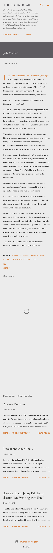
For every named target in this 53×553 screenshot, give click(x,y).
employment (37, 255)
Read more (44, 433)
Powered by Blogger (28, 541)
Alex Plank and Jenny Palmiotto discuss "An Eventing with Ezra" (23, 495)
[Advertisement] (26, 367)
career (14, 255)
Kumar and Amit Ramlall (19, 449)
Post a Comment (21, 433)
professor (8, 259)
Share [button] (6, 268)
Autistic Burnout (14, 404)
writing (31, 259)
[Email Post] (5, 265)
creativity (24, 255)
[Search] (41, 4)
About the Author (11, 34)
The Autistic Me (17, 5)
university (20, 259)
